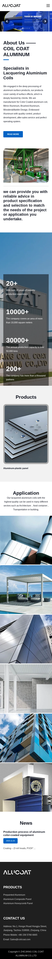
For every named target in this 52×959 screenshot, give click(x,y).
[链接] (26, 437)
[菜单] (48, 5)
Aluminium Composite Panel (17, 899)
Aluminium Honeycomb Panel (18, 903)
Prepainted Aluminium (14, 895)
